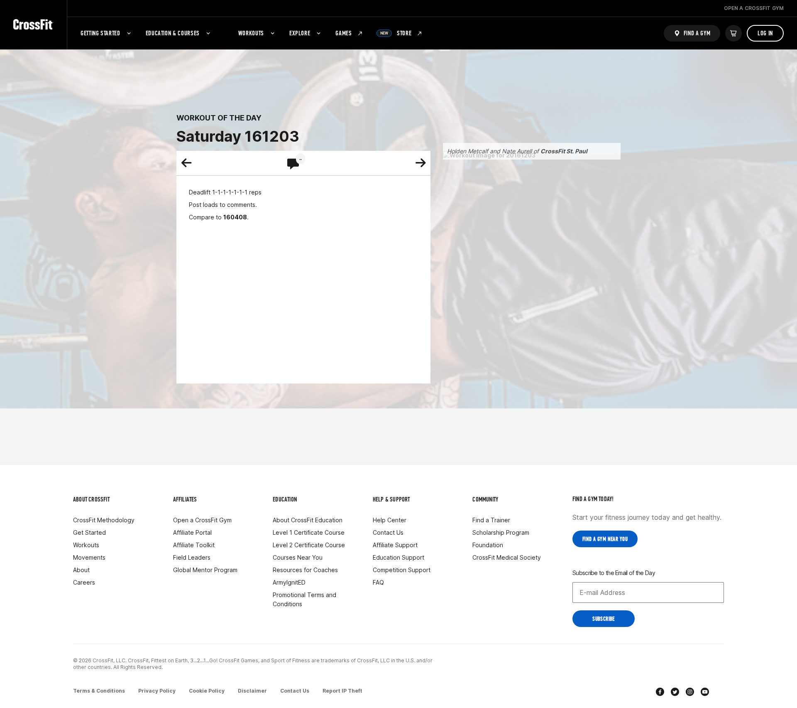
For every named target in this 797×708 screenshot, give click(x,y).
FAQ (378, 582)
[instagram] (690, 693)
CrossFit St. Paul (563, 151)
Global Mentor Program (205, 569)
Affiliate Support (395, 544)
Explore (299, 33)
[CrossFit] (33, 25)
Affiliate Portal (192, 532)
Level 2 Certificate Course (309, 544)
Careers (84, 582)
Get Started (89, 532)
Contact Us (388, 532)
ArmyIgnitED (289, 582)
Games (343, 33)
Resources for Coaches (305, 569)
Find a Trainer (491, 520)
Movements (89, 557)
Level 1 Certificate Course (309, 532)
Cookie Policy (207, 690)
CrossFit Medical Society (506, 557)
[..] (293, 164)
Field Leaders (191, 557)
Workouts (251, 33)
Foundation (487, 544)
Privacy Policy (157, 690)
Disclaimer (252, 690)
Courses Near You (298, 557)
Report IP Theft (342, 690)
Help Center (389, 520)
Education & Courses (173, 33)
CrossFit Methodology (103, 520)
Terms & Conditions (99, 690)
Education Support (398, 557)
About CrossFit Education (307, 520)
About (81, 569)
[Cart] (733, 33)
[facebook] (660, 693)
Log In (765, 33)
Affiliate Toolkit (194, 544)
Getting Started (100, 33)
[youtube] (705, 693)
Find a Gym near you (605, 539)
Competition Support (401, 569)
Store (396, 33)
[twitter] (675, 693)
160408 (235, 217)
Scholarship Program (500, 532)
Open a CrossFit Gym (202, 520)
